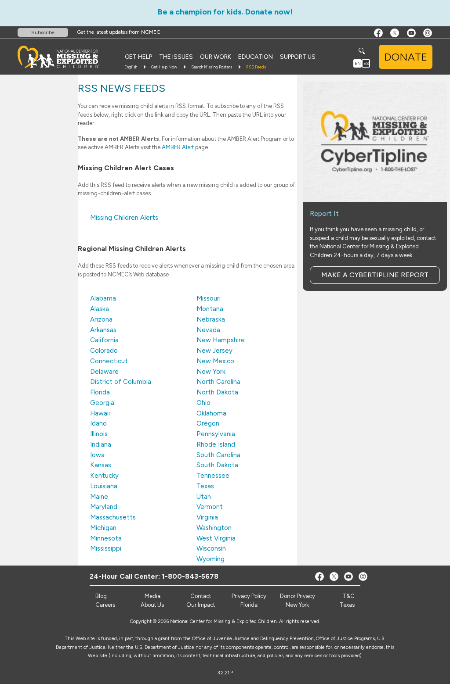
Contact (200, 596)
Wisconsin (211, 548)
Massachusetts (113, 517)
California (104, 340)
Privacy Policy (249, 596)
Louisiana (103, 486)
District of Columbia (120, 382)
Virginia (207, 517)
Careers (105, 605)
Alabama (103, 298)
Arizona (101, 319)
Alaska (99, 309)
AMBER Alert (178, 147)
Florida (100, 392)
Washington (214, 528)
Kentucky (104, 476)
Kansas (100, 465)
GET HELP (138, 57)
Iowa (97, 455)
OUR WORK (215, 57)
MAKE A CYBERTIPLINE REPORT (374, 275)
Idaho (98, 423)
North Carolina (218, 382)
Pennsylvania (215, 434)
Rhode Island (215, 444)
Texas (205, 486)
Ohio (203, 403)
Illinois (99, 434)
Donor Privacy (297, 596)
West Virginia (216, 538)
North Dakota (217, 392)
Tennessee (212, 476)
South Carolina (218, 455)
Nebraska (210, 319)
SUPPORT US (298, 57)
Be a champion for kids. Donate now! (225, 12)
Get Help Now (164, 66)
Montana (209, 309)
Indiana (100, 444)
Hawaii (100, 413)
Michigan (103, 528)
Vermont (209, 507)
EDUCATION (255, 57)
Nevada (208, 330)
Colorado (104, 351)
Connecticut (109, 361)
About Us (152, 605)
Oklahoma (211, 413)
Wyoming (210, 559)
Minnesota (106, 538)
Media (152, 596)
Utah (203, 497)
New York (210, 372)
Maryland (103, 507)
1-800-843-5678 (190, 576)
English (130, 66)
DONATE (405, 56)
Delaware (104, 372)
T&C (348, 596)
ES (366, 63)
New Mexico (215, 361)
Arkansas (103, 330)
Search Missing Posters (211, 66)
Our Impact (200, 605)
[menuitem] (138, 56)
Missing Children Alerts (124, 218)
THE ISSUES (176, 57)
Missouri (208, 298)
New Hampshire (220, 340)
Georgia (102, 403)
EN (358, 63)
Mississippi (105, 548)
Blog (101, 596)
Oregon (207, 423)
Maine (99, 497)
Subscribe (42, 32)
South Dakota (217, 465)
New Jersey (214, 351)
